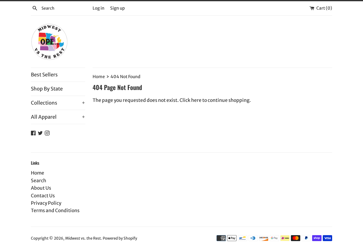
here (196, 100)
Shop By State (47, 89)
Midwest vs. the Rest (83, 238)
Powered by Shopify (120, 238)
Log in (98, 8)
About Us (41, 188)
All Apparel (58, 117)
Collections (58, 103)
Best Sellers (44, 74)
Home (37, 173)
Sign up (117, 8)
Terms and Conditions (55, 210)
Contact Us (43, 196)
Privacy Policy (46, 203)
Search (38, 180)
